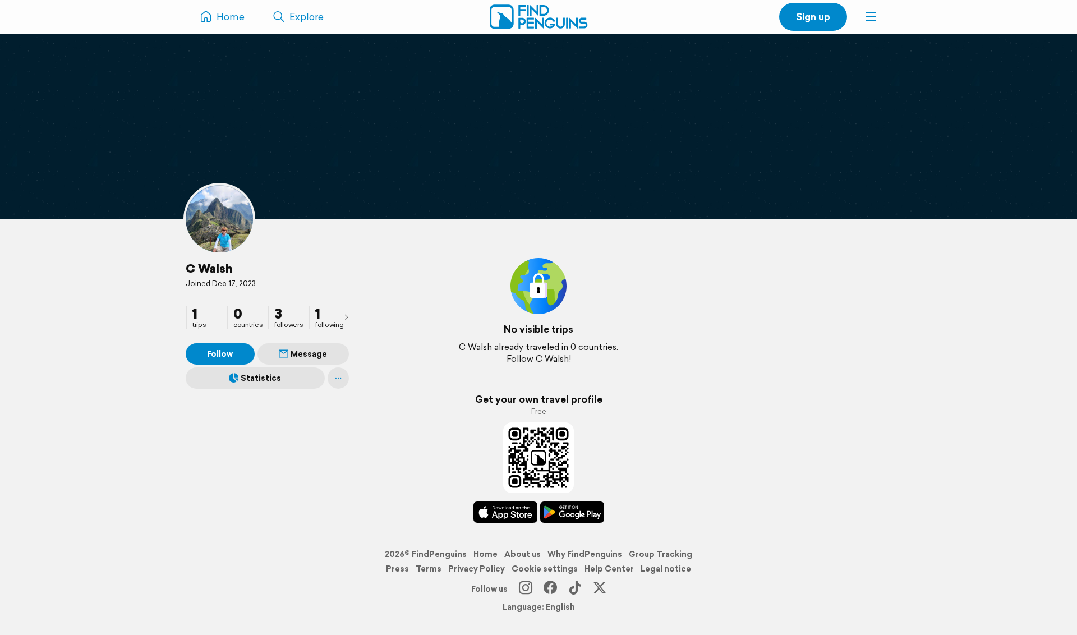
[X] (599, 589)
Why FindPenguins (584, 554)
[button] (871, 17)
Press (397, 568)
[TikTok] (575, 589)
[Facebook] (550, 589)
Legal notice (666, 568)
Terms (428, 568)
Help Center (609, 568)
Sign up (813, 17)
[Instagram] (525, 589)
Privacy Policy (476, 568)
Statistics (261, 378)
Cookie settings (545, 568)
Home (485, 554)
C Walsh (209, 268)
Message (309, 354)
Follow (220, 354)
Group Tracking (660, 554)
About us (522, 554)
